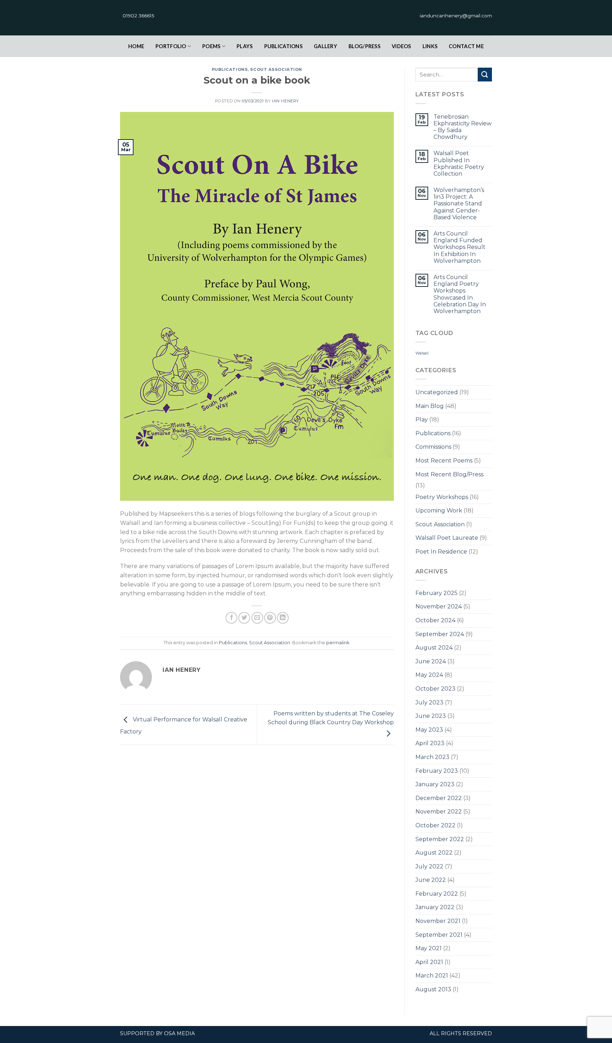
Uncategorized (436, 392)
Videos (401, 46)
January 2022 (434, 907)
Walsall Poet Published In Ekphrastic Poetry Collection (459, 163)
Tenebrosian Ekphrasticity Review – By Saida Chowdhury (463, 127)
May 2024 (429, 674)
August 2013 (433, 989)
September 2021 (439, 934)
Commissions (433, 446)
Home (136, 46)
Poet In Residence (441, 551)
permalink (337, 642)
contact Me (466, 46)
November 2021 (437, 921)
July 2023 (429, 702)
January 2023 (434, 784)
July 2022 (429, 866)
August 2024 (434, 647)
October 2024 (435, 620)
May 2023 (429, 729)
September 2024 (439, 634)
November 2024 (438, 606)
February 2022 (436, 893)
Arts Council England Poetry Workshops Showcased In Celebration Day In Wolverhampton (460, 294)
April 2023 (429, 743)
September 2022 (439, 839)
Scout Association (276, 69)
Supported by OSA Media (157, 1033)
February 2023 (436, 770)
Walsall (422, 353)
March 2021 (431, 975)
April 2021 (429, 962)
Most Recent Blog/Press (449, 474)
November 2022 (438, 811)
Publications (283, 46)
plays (245, 46)
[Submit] (485, 74)
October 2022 (435, 825)
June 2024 (430, 661)
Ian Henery (285, 100)
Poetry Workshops (441, 497)
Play (421, 419)
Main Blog (429, 406)
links (430, 46)
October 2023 (435, 688)
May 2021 (428, 948)
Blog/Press (364, 46)
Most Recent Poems (443, 460)
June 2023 (430, 716)
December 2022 (438, 798)
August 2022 (434, 852)
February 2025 (436, 593)
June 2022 (430, 880)
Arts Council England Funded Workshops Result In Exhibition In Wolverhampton (460, 247)
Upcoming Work (438, 510)
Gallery (325, 46)
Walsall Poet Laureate (446, 537)
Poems (211, 46)
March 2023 (432, 757)
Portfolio (170, 46)
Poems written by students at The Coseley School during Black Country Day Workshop (331, 718)
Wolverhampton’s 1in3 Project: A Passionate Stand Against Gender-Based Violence (459, 204)
